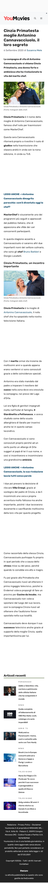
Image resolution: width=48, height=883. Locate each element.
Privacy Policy (24, 825)
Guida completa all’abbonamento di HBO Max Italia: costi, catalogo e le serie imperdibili (27, 716)
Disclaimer (36, 825)
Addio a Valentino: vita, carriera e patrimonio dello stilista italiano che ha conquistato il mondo (28, 692)
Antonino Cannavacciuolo (18, 312)
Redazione (11, 825)
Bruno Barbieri (31, 251)
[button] (35, 18)
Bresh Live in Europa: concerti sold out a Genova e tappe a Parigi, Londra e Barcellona (27, 759)
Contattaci (24, 864)
